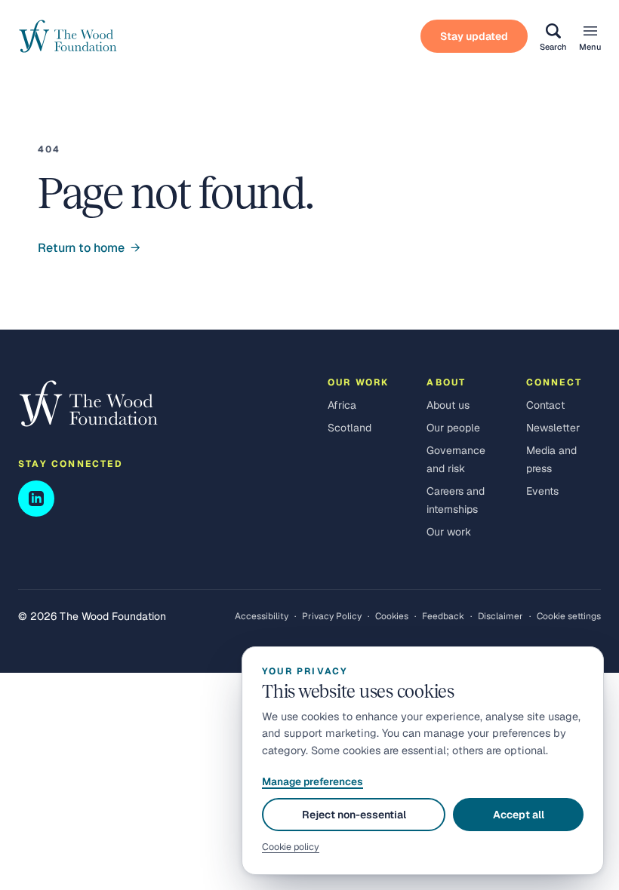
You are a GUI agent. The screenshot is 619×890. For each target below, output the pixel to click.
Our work (449, 532)
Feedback (443, 616)
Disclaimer (500, 616)
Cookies (391, 616)
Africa (342, 405)
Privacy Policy (332, 616)
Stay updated (474, 36)
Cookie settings (569, 616)
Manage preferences (312, 781)
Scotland (349, 427)
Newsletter (553, 427)
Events (542, 491)
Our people (453, 427)
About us (448, 405)
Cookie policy (290, 846)
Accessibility (261, 616)
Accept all (518, 814)
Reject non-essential (354, 814)
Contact (545, 405)
